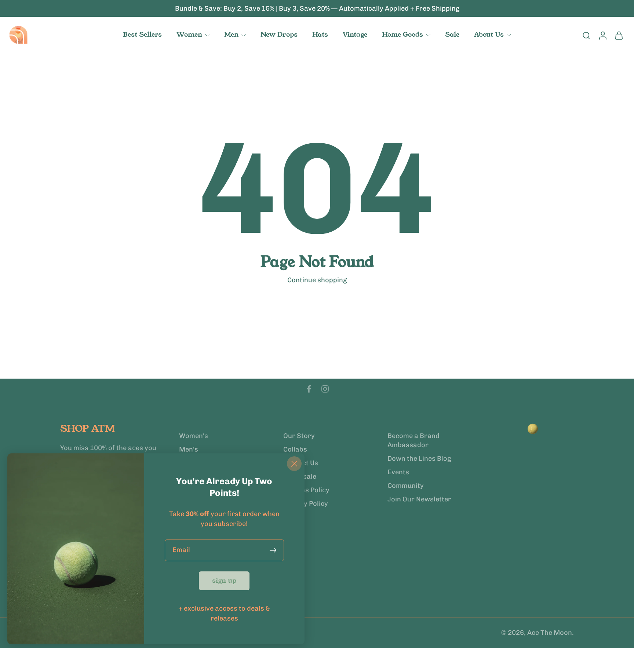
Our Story (299, 436)
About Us (489, 34)
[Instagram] (325, 389)
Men (231, 34)
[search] (586, 35)
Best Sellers (142, 34)
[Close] (294, 463)
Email (181, 550)
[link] (224, 580)
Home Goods (402, 34)
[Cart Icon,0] (619, 35)
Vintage (355, 34)
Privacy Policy (305, 504)
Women (189, 34)
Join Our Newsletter (419, 499)
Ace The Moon (549, 633)
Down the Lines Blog (419, 458)
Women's (193, 436)
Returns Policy (306, 490)
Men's (188, 449)
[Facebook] (309, 389)
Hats (320, 34)
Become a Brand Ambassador (413, 440)
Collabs (295, 449)
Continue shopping (317, 280)
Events (398, 472)
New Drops (279, 34)
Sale (452, 34)
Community (405, 486)
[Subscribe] (274, 550)
